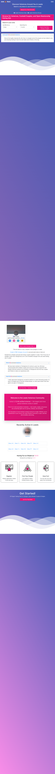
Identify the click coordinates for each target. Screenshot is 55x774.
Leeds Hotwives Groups (35, 12)
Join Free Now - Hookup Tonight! (27, 388)
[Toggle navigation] (52, 1)
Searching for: (23, 25)
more (22, 338)
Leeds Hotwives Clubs (21, 12)
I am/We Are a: (6, 25)
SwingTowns (17, 34)
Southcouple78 (5, 34)
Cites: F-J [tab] (17, 443)
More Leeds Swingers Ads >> (27, 346)
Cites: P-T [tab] (29, 443)
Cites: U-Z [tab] (35, 443)
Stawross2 (27, 436)
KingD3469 (8, 376)
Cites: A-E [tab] (10, 443)
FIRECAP (8, 362)
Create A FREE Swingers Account (19, 352)
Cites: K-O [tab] (23, 443)
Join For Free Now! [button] (27, 499)
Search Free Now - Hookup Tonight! (45, 27)
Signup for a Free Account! (27, 9)
